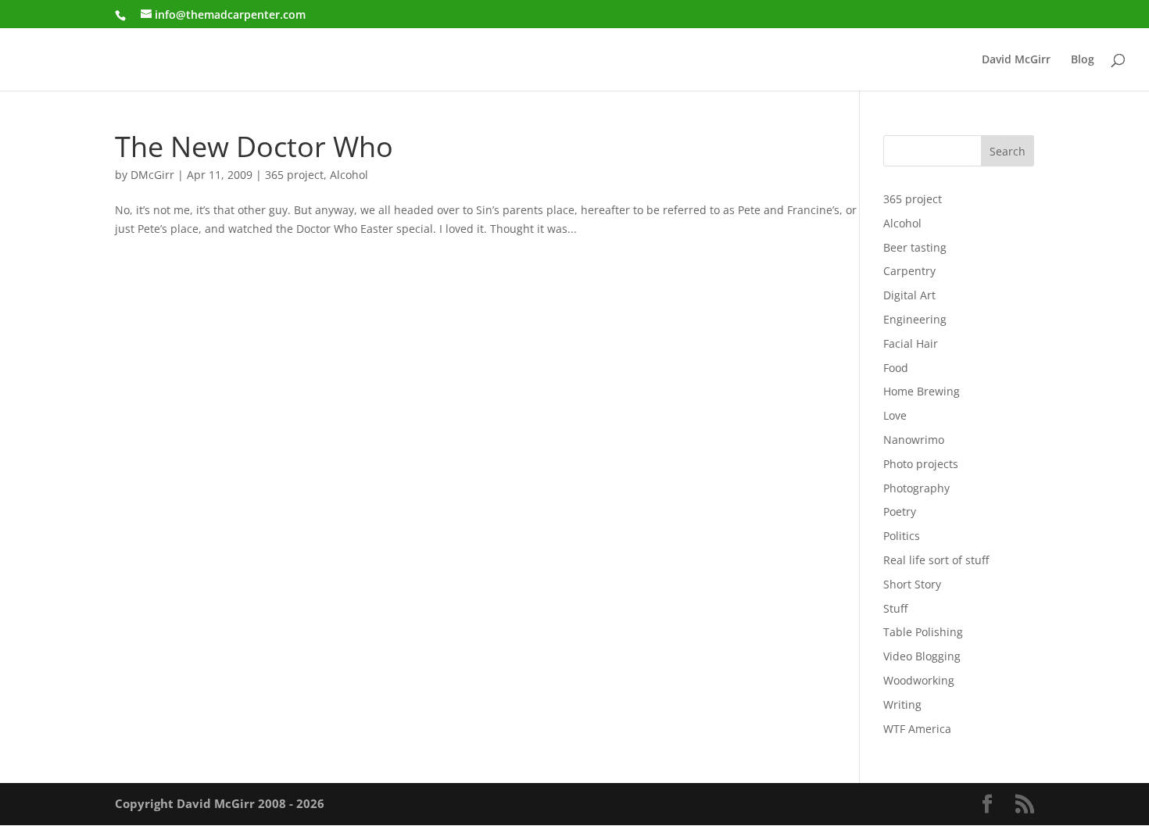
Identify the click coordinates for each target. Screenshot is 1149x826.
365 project (294, 174)
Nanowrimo (913, 439)
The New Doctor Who (254, 146)
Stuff (895, 608)
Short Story (912, 584)
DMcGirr (152, 174)
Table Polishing (923, 631)
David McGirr (1016, 60)
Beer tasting (915, 247)
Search (1008, 151)
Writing (902, 704)
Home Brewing (921, 391)
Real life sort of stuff (936, 559)
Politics (901, 535)
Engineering (915, 319)
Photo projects (920, 463)
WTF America (917, 728)
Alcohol (349, 174)
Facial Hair (910, 343)
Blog (1082, 60)
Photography (916, 488)
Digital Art (909, 295)
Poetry (899, 511)
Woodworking (918, 680)
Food (895, 367)
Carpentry (909, 270)
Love (895, 415)
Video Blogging (922, 656)
